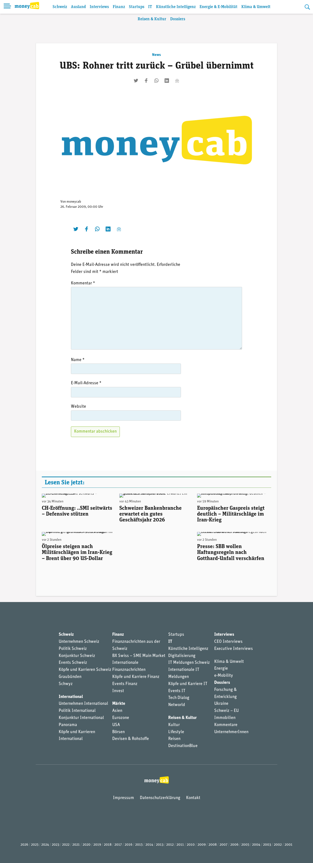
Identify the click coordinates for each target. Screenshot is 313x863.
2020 (86, 845)
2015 (139, 845)
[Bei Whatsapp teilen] (156, 80)
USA (116, 725)
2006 (234, 845)
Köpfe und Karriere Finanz (135, 677)
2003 (267, 845)
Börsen (118, 732)
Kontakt (193, 798)
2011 (180, 845)
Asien (117, 711)
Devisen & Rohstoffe (130, 739)
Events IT (176, 691)
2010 (191, 845)
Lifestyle (176, 732)
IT (150, 7)
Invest (118, 691)
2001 (288, 845)
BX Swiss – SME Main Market (138, 656)
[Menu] (7, 7)
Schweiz (60, 7)
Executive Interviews (233, 649)
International (71, 697)
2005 (245, 845)
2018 (108, 845)
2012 (170, 845)
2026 (24, 845)
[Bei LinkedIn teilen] (166, 80)
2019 (97, 845)
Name (78, 360)
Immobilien (224, 718)
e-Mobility (223, 676)
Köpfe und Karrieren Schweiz (85, 670)
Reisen (174, 739)
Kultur (174, 725)
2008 (213, 845)
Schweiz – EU (226, 711)
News (156, 55)
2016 (128, 845)
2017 (118, 845)
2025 (34, 845)
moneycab (74, 202)
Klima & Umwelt (255, 7)
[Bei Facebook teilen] (146, 80)
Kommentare (225, 725)
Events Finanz (124, 684)
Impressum (123, 798)
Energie (221, 668)
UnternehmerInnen (231, 732)
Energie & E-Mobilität (218, 7)
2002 (278, 845)
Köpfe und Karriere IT (187, 684)
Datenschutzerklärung (160, 798)
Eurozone (120, 718)
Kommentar (83, 283)
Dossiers (177, 19)
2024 (45, 845)
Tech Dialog (178, 698)
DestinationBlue (183, 746)
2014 (149, 845)
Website (78, 407)
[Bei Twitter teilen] (136, 80)
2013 (159, 845)
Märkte (118, 704)
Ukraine (221, 704)
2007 (223, 845)
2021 (76, 845)
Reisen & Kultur (152, 19)
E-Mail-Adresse (86, 383)
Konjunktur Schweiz (77, 656)
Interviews (99, 7)
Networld (176, 705)
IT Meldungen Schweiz (189, 663)
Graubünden (70, 677)
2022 (65, 845)
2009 (202, 845)
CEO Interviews (228, 642)
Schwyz (66, 684)
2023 (55, 845)
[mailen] (177, 80)
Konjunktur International (81, 718)
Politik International (77, 711)
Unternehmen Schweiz (79, 642)
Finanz (119, 7)
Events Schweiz (73, 663)
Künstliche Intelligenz (176, 7)
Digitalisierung (181, 656)
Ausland (78, 7)
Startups (136, 7)
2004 (256, 845)
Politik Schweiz (73, 649)
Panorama (68, 725)
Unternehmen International (83, 704)
